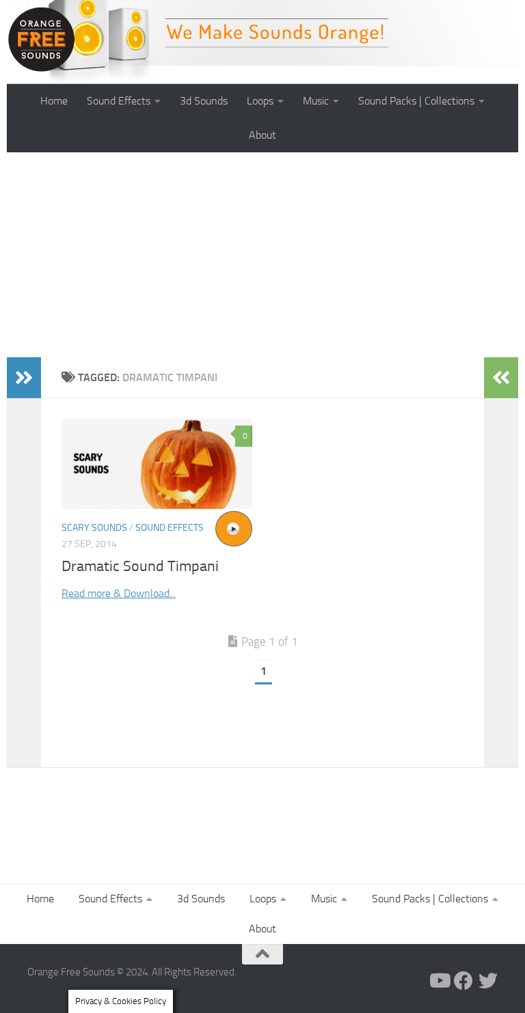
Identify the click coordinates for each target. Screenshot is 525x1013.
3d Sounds (204, 100)
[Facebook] (463, 980)
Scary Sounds (94, 527)
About (262, 134)
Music (316, 100)
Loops (260, 100)
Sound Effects (118, 100)
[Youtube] (438, 980)
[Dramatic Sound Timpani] (157, 464)
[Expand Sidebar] (24, 377)
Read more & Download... (119, 593)
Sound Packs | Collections (416, 100)
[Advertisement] (262, 254)
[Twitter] (488, 980)
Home (54, 100)
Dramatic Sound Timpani (140, 566)
